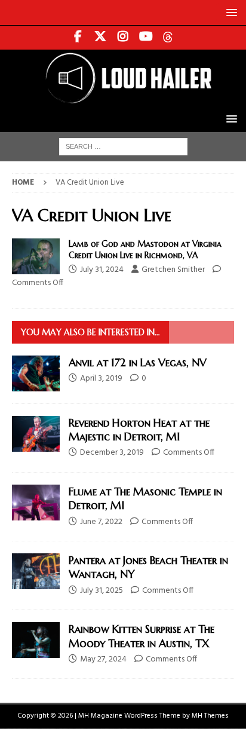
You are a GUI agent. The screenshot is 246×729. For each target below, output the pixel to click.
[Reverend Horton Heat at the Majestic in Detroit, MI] (36, 434)
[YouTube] (146, 38)
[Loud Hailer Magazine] (123, 99)
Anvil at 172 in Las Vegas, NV (138, 362)
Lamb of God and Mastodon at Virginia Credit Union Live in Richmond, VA (145, 249)
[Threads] (168, 38)
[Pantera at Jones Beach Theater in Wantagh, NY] (36, 571)
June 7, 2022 (101, 522)
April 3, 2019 (101, 378)
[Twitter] (100, 38)
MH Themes (210, 716)
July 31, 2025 (101, 591)
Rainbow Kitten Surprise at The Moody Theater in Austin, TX (141, 636)
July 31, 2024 (102, 270)
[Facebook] (77, 38)
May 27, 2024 (103, 659)
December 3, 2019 (112, 453)
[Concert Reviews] (36, 256)
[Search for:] (123, 147)
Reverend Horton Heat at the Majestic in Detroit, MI (139, 429)
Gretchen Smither (173, 270)
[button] (229, 12)
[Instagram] (123, 38)
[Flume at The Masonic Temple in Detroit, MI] (36, 502)
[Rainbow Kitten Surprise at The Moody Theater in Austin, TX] (36, 640)
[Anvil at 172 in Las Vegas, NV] (36, 373)
